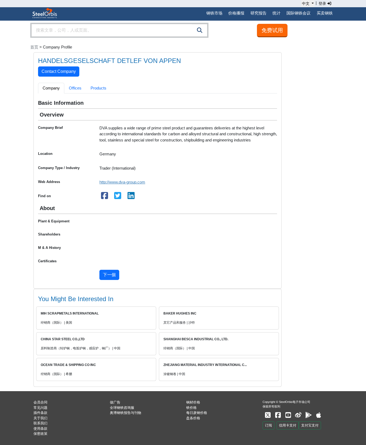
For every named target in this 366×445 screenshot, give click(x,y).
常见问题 (40, 408)
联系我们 (40, 423)
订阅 (268, 425)
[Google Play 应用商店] (308, 415)
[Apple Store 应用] (319, 415)
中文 (305, 3)
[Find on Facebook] (104, 197)
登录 (323, 3)
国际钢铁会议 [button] (298, 13)
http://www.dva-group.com (122, 182)
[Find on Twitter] (118, 197)
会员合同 (40, 402)
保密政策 (40, 434)
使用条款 (40, 429)
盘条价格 (193, 418)
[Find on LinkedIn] (131, 197)
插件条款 (40, 413)
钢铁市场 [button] (214, 13)
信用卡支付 (287, 425)
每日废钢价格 (196, 413)
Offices (75, 88)
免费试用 (272, 30)
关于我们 (40, 418)
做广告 (115, 402)
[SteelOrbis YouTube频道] (288, 415)
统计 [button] (276, 13)
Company (51, 88)
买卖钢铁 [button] (325, 13)
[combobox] (119, 30)
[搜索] (199, 30)
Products (98, 88)
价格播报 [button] (236, 13)
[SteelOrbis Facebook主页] (278, 415)
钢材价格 (193, 402)
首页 (34, 47)
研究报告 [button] (259, 13)
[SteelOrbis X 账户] (268, 415)
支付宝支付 (310, 425)
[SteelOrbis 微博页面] (298, 415)
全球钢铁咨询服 (122, 408)
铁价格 (191, 408)
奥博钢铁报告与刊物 (125, 413)
